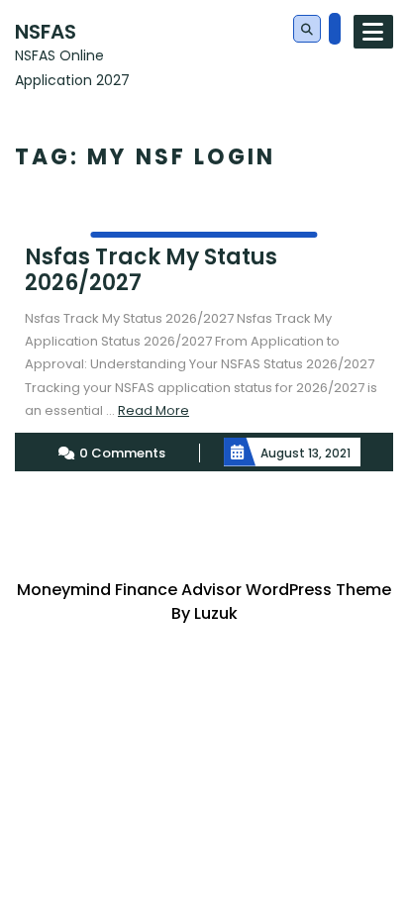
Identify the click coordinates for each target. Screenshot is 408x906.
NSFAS (45, 32)
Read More (153, 410)
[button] (307, 30)
